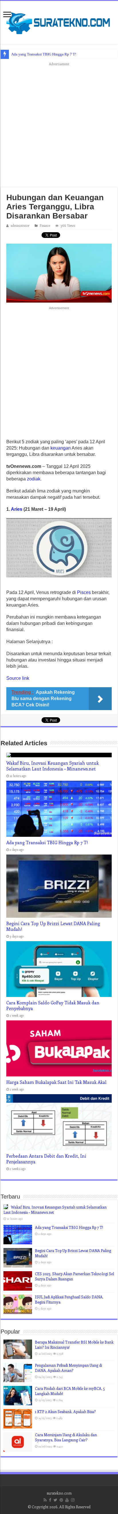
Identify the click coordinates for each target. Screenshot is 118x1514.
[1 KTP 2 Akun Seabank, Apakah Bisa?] (17, 1418)
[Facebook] (50, 1500)
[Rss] (45, 1500)
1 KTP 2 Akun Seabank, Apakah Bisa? (65, 1411)
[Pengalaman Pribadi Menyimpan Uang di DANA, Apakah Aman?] (17, 1372)
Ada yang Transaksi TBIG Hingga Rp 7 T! (43, 54)
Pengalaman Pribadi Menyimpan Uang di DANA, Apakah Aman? (68, 1368)
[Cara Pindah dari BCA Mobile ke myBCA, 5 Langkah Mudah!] (17, 1395)
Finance (45, 225)
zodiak (33, 478)
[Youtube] (67, 1500)
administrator (20, 225)
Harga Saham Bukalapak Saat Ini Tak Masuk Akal (56, 1082)
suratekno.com (59, 1493)
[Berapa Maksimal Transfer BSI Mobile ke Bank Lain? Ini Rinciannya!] (17, 1349)
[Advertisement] (59, 126)
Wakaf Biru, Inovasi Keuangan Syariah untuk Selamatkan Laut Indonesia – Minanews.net (52, 766)
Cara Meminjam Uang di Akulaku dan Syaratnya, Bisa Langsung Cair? (66, 1437)
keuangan (60, 448)
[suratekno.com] (59, 21)
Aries (16, 509)
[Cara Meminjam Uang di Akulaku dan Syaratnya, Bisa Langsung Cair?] (17, 1442)
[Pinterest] (61, 1500)
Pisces (84, 592)
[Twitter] (55, 1500)
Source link (17, 678)
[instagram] (72, 1500)
